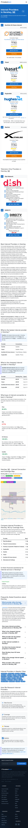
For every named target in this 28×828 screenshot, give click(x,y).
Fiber (5, 482)
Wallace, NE (3, 675)
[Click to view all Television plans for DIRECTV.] (12, 215)
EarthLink (17, 788)
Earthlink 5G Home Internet (8, 352)
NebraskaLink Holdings (9, 560)
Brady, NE (22, 676)
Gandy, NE (8, 678)
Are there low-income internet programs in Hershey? (11, 648)
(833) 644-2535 (14, 114)
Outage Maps (4, 822)
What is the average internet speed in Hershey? (13, 658)
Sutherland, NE (4, 673)
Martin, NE (14, 678)
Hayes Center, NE (4, 681)
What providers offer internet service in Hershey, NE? (11, 663)
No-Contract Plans (5, 803)
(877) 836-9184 (14, 152)
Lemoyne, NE (10, 679)
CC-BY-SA (18, 518)
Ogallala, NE (19, 678)
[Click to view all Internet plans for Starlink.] (13, 134)
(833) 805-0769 (14, 84)
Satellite (12, 73)
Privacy (3, 781)
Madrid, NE (3, 678)
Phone (16, 73)
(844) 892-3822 (14, 204)
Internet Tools (4, 816)
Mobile (13, 39)
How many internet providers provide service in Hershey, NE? (12, 627)
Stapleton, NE (16, 676)
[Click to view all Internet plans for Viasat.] (13, 67)
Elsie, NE (19, 675)
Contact (16, 818)
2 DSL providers (17, 476)
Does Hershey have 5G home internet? (11, 653)
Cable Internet (4, 795)
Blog (2, 814)
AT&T (16, 793)
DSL (2, 482)
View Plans (14, 54)
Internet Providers (5, 788)
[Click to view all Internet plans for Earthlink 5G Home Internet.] (13, 33)
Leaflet (2, 518)
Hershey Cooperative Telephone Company (13, 546)
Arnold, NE (18, 681)
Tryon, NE (14, 675)
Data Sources (4, 820)
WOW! (16, 805)
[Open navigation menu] (26, 2)
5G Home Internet (20, 39)
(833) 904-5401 (14, 50)
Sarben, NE (17, 673)
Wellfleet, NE (10, 676)
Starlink (3, 347)
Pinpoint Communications (9, 544)
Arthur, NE (23, 681)
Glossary (3, 818)
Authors (16, 816)
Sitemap (3, 824)
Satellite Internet (5, 801)
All (14, 482)
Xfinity (16, 791)
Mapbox (2, 519)
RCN (16, 803)
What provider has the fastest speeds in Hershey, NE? (11, 637)
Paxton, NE (23, 673)
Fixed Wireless (7, 39)
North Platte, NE (11, 673)
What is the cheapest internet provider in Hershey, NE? (11, 632)
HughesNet (4, 355)
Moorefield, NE (12, 681)
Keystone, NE (3, 676)
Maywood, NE (3, 679)
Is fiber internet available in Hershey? (10, 642)
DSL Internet (4, 797)
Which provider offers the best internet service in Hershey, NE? (12, 603)
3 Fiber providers (9, 476)
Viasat (2, 349)
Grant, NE (15, 679)
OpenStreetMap (10, 518)
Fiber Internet (4, 791)
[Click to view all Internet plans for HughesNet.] (13, 98)
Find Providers (22, 763)
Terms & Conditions (8, 781)
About (16, 814)
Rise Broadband (7, 541)
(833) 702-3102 (14, 235)
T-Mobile (16, 801)
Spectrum (17, 795)
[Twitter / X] (19, 824)
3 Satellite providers (18, 478)
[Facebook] (16, 824)
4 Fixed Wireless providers (6, 478)
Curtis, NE (20, 679)
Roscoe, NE (24, 675)
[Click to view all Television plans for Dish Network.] (12, 182)
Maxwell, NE (9, 675)
